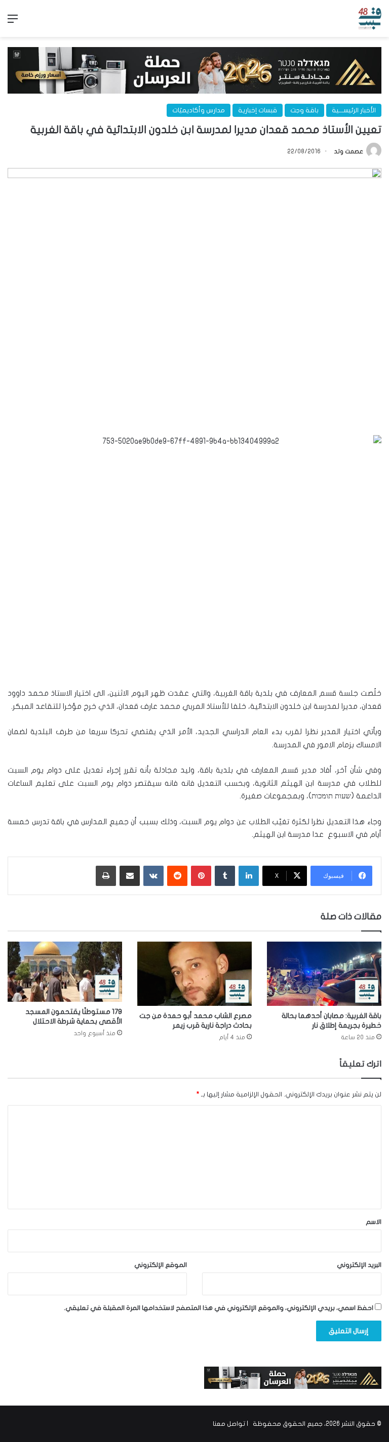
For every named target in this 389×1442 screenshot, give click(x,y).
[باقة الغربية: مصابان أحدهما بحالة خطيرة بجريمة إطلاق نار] (324, 974)
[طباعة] (106, 876)
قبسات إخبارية (257, 110)
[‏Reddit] (177, 876)
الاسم (373, 1221)
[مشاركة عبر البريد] (130, 876)
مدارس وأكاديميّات (198, 110)
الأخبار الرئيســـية (354, 110)
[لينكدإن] (249, 876)
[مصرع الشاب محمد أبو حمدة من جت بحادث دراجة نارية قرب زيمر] (194, 974)
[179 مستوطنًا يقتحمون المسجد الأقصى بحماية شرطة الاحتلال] (65, 972)
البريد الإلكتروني (359, 1264)
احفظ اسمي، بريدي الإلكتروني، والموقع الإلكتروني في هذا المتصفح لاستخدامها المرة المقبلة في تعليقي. (218, 1307)
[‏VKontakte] (153, 876)
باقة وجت (304, 110)
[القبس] (369, 18)
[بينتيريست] (201, 876)
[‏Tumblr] (225, 876)
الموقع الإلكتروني (160, 1264)
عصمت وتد (348, 151)
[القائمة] (13, 22)
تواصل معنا (229, 1423)
